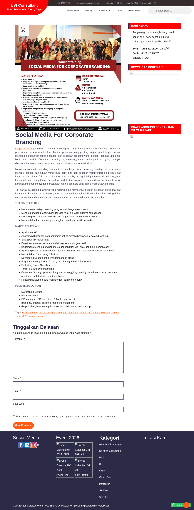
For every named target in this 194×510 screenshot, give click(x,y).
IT (100, 464)
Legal (102, 470)
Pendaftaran (134, 10)
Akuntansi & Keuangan (110, 444)
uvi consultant (35, 316)
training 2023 (63, 312)
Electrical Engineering (110, 450)
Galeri (119, 10)
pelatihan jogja (47, 312)
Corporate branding (26, 148)
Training (88, 10)
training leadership (81, 312)
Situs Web (18, 404)
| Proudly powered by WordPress (91, 505)
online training (30, 312)
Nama (17, 378)
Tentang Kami (72, 10)
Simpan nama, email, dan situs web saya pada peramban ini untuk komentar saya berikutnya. (65, 416)
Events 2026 (104, 10)
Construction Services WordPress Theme (35, 505)
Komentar (19, 339)
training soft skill (101, 312)
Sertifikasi (104, 490)
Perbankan (104, 484)
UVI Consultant (24, 5)
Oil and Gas (105, 477)
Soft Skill (103, 497)
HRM (102, 457)
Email (17, 391)
